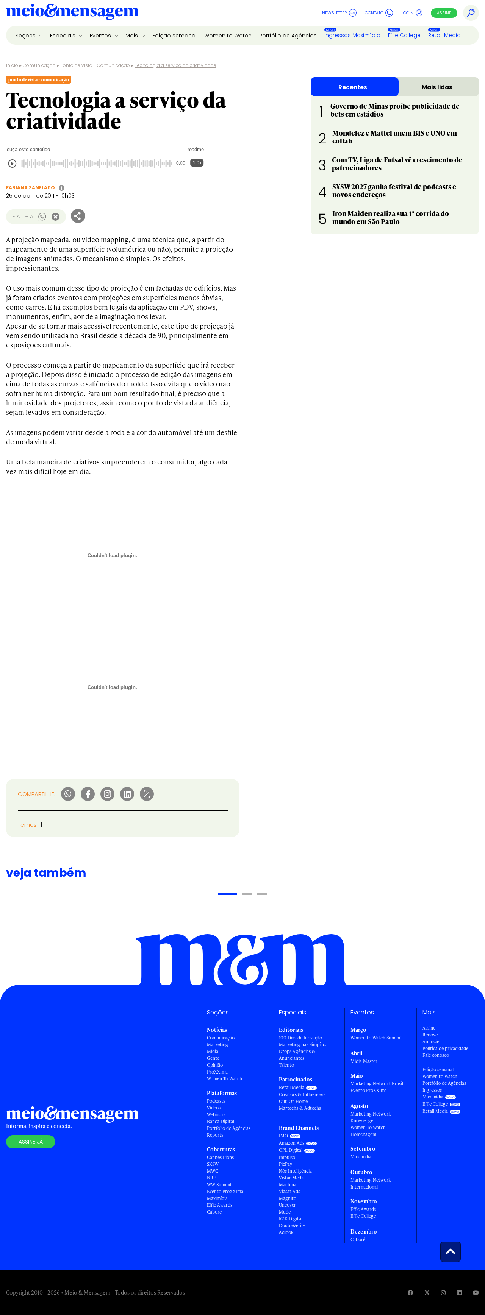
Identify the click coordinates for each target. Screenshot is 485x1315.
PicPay (285, 1164)
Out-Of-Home (293, 1101)
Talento (286, 1065)
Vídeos (214, 1108)
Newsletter (334, 13)
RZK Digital (290, 1218)
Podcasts (216, 1101)
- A (16, 216)
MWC (212, 1171)
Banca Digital (220, 1121)
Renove (430, 1034)
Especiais (63, 35)
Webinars (216, 1114)
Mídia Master (363, 1061)
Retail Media (444, 35)
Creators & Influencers (302, 1094)
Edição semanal (174, 35)
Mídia (212, 1051)
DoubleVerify (292, 1225)
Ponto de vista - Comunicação (95, 65)
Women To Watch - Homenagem (369, 1130)
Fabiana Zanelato (30, 187)
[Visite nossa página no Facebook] (410, 1292)
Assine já (31, 1141)
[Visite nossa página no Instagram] (443, 1292)
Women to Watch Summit (376, 1038)
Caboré (214, 1212)
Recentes (352, 87)
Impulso (287, 1157)
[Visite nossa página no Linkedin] (459, 1292)
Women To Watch (224, 1078)
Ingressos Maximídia (352, 35)
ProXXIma (217, 1072)
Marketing (217, 1044)
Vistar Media (292, 1178)
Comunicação (39, 65)
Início (12, 65)
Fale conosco (435, 1055)
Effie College (404, 35)
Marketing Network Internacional (370, 1183)
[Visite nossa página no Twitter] (427, 1292)
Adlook (286, 1232)
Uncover (287, 1205)
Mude (285, 1212)
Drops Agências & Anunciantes (297, 1054)
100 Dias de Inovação (300, 1038)
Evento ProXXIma (225, 1191)
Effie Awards (219, 1205)
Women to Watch (228, 35)
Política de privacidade (445, 1048)
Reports (215, 1135)
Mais (132, 35)
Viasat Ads (289, 1191)
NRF (211, 1178)
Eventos (101, 35)
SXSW (213, 1164)
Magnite (287, 1198)
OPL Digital (290, 1150)
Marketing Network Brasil (376, 1083)
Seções (26, 35)
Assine (444, 13)
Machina (287, 1184)
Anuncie (430, 1041)
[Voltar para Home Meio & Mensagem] (72, 13)
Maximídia (217, 1198)
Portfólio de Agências (288, 35)
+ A (29, 216)
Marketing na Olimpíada (303, 1044)
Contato (374, 13)
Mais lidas (437, 87)
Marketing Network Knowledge (370, 1117)
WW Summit (219, 1184)
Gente (213, 1058)
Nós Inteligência (295, 1171)
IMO (283, 1136)
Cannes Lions (220, 1157)
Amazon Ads (291, 1143)
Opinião (215, 1065)
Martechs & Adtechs (300, 1108)
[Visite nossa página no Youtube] (476, 1292)
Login (407, 13)
